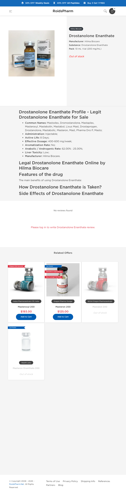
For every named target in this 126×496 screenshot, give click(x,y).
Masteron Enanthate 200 (26, 368)
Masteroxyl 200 (26, 307)
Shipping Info (88, 481)
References (104, 481)
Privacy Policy (70, 481)
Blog (60, 485)
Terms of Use (53, 481)
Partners (50, 485)
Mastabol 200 (100, 307)
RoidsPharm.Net (16, 484)
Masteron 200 (63, 307)
